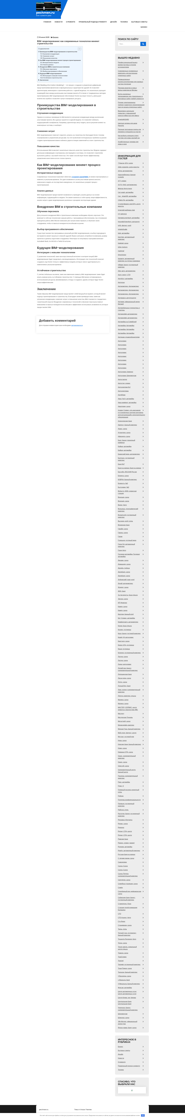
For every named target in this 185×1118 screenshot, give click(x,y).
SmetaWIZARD (123, 119)
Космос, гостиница (124, 630)
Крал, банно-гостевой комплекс (129, 633)
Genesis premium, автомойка (129, 218)
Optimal (121, 251)
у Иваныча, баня (124, 980)
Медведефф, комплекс (126, 725)
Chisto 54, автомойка (125, 200)
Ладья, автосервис (124, 664)
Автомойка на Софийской (127, 322)
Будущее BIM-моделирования (51, 73)
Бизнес (144, 27)
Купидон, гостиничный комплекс (129, 653)
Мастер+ (121, 713)
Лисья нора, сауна (124, 678)
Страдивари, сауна (125, 925)
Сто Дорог (121, 921)
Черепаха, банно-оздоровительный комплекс (128, 1009)
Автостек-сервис (124, 383)
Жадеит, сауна (123, 587)
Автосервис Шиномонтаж (127, 376)
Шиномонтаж (122, 1014)
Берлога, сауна (123, 476)
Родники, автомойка (125, 847)
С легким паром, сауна (126, 858)
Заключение (44, 80)
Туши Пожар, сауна (125, 968)
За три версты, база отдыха (128, 595)
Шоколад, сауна (123, 1018)
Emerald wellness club (126, 210)
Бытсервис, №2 (123, 487)
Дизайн (113, 22)
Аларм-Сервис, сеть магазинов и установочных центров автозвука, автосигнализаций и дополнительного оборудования (131, 413)
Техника (124, 22)
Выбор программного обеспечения (55, 71)
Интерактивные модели (51, 63)
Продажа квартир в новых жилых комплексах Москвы (127, 89)
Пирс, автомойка (124, 782)
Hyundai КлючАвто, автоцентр (129, 222)
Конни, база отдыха (125, 626)
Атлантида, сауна (124, 432)
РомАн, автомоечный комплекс (129, 851)
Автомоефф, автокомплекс (127, 314)
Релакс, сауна (123, 824)
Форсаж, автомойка (125, 988)
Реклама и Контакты (125, 820)
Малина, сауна (123, 700)
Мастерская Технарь (125, 717)
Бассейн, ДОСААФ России (127, 472)
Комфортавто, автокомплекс (128, 622)
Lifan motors (122, 247)
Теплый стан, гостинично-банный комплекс (127, 934)
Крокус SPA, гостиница (126, 645)
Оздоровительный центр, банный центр (127, 771)
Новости (59, 22)
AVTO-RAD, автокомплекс (127, 185)
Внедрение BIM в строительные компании (55, 67)
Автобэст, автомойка (125, 279)
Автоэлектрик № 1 (124, 387)
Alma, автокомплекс (125, 171)
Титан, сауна (122, 943)
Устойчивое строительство (52, 78)
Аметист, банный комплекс (127, 425)
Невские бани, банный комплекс (129, 744)
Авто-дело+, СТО (124, 275)
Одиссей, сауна (123, 766)
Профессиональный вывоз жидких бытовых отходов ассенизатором (127, 64)
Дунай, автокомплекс (125, 583)
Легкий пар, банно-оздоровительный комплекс (128, 669)
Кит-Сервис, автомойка (126, 618)
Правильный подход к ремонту (93, 22)
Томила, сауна (123, 953)
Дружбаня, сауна (124, 572)
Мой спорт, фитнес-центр (127, 733)
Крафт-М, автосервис (126, 637)
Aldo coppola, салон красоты (128, 167)
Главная (47, 22)
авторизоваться (77, 325)
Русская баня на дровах (126, 854)
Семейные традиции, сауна (128, 884)
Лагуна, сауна (123, 657)
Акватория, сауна (124, 406)
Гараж (120, 536)
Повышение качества (50, 58)
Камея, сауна (122, 606)
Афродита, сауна (124, 436)
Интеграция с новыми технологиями (55, 76)
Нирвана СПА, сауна (125, 752)
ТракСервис (122, 957)
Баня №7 (121, 464)
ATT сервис (122, 181)
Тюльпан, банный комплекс (127, 972)
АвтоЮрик (121, 395)
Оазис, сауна (122, 762)
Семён (120, 887)
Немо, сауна (122, 748)
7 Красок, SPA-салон (125, 163)
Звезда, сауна (123, 599)
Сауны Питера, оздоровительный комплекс (128, 875)
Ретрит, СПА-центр (125, 831)
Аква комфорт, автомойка (127, 402)
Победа (120, 796)
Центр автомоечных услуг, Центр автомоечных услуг (127, 992)
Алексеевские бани (125, 421)
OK (143, 1115)
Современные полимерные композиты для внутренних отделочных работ (128, 73)
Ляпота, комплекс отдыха (127, 696)
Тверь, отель (122, 929)
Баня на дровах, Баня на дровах (129, 468)
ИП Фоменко (122, 603)
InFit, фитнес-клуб (124, 225)
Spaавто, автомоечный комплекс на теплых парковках (129, 260)
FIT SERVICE (122, 214)
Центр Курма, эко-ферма (127, 998)
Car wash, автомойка (125, 192)
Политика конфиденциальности (129, 800)
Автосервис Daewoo (125, 372)
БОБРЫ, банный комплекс (127, 479)
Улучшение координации (50, 54)
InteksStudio (122, 229)
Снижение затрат (48, 56)
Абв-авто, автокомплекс (126, 271)
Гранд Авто (122, 550)
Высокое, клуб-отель (125, 521)
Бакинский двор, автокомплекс (129, 454)
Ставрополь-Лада (124, 904)
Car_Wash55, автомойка (127, 196)
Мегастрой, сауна (124, 721)
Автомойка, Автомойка (126, 325)
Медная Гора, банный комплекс (129, 729)
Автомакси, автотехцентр (127, 298)
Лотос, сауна (122, 682)
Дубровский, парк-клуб (126, 580)
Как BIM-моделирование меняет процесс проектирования (60, 60)
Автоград (121, 282)
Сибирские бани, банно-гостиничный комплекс (126, 898)
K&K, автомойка (123, 233)
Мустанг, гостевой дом (126, 737)
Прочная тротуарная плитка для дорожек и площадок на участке (129, 130)
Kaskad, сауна (123, 243)
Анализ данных (48, 65)
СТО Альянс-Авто (124, 917)
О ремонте (70, 22)
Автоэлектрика (123, 391)
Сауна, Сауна (123, 866)
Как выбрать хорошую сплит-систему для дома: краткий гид (129, 137)
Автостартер (122, 379)
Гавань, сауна (123, 533)
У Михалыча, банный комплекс (129, 984)
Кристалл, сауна (123, 641)
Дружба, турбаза (124, 568)
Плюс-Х (121, 786)
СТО (119, 914)
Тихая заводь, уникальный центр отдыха (127, 948)
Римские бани (123, 839)
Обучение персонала (50, 69)
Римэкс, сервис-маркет (126, 843)
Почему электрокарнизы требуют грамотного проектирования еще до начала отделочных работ (131, 104)
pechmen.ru (45, 12)
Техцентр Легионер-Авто (127, 939)
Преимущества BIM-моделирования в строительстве (58, 52)
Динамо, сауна (123, 560)
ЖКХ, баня (121, 591)
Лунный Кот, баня (124, 686)
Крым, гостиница (124, 649)
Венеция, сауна (123, 497)
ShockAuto (122, 255)
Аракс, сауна (122, 429)
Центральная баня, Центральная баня (125, 1002)
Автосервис (122, 341)
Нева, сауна (122, 740)
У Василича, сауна (124, 976)
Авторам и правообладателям (129, 337)
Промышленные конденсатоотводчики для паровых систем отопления (130, 81)
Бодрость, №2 (123, 483)
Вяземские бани (124, 525)
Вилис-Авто (122, 505)
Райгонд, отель (123, 810)
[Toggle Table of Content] (78, 49)
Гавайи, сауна (123, 529)
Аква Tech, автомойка (126, 399)
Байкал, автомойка (124, 446)
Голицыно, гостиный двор (127, 540)
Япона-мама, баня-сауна (127, 1028)
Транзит (121, 961)
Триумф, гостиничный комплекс (129, 964)
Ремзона (121, 827)
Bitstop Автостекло (125, 188)
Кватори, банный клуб (126, 614)
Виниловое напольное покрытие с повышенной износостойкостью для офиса (128, 113)
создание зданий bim (80, 177)
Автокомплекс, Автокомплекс (128, 286)
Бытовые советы (139, 22)
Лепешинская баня (125, 674)
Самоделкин (122, 862)
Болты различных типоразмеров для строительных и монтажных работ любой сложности (131, 96)
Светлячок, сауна (124, 880)
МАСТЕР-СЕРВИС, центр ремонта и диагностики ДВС (128, 708)
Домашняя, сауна (124, 564)
